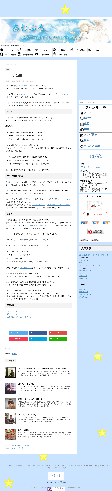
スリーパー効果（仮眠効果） (22, 445)
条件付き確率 (23, 430)
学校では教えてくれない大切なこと (56, 482)
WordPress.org (84, 297)
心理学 (102, 466)
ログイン (82, 289)
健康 (63, 466)
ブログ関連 (49, 466)
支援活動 (70, 466)
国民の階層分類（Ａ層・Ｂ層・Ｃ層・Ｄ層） (94, 255)
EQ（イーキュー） (62, 199)
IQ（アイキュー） (22, 86)
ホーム (57, 466)
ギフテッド (83, 276)
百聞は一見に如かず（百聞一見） (31, 399)
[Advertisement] (56, 9)
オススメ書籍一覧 (38, 466)
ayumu (14, 354)
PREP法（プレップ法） (27, 415)
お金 (28, 466)
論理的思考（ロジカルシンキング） (42, 225)
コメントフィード (85, 294)
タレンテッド (83, 260)
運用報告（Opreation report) (83, 466)
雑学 (8, 348)
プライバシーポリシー (61, 468)
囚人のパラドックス (26, 384)
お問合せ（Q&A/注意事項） (16, 466)
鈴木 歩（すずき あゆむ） (93, 167)
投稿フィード (83, 292)
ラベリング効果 (17, 448)
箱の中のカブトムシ (86, 270)
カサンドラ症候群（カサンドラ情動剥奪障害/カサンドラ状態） (42, 368)
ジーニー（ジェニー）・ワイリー (90, 265)
